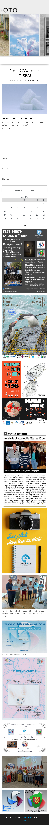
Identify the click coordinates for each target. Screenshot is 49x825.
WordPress (28, 817)
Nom (4, 159)
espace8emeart (33, 81)
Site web (5, 179)
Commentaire (8, 129)
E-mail (5, 169)
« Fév (24, 226)
